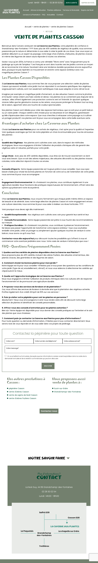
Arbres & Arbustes (38, 10)
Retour (49, 31)
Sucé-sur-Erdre (61, 388)
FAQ (43, 14)
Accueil (26, 10)
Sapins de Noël (88, 3)
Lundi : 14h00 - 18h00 (37, 2)
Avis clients (71, 3)
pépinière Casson (16, 388)
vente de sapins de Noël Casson (23, 395)
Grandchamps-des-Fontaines (67, 391)
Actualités (51, 14)
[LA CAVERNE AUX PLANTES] (11, 11)
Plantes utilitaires (54, 10)
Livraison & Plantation (31, 14)
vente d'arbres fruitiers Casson (22, 398)
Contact (60, 14)
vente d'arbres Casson (19, 391)
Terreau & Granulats (71, 10)
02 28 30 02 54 (56, 2)
